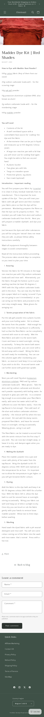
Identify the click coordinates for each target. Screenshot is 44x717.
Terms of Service (11, 671)
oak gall (8, 90)
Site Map (8, 677)
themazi (18, 713)
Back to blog (24, 565)
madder (10, 113)
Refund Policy (10, 660)
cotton (9, 73)
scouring (37, 188)
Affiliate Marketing (12, 644)
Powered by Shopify (27, 713)
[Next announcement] (39, 4)
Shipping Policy (11, 666)
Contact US (9, 649)
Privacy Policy (10, 655)
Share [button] (6, 554)
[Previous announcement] (4, 4)
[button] (5, 12)
